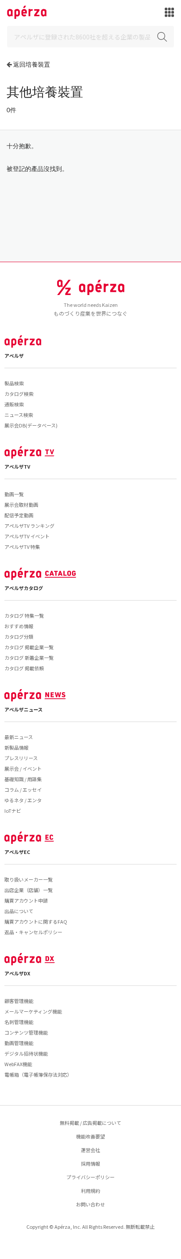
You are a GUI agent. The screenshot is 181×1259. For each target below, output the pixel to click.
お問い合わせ (90, 1204)
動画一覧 (14, 494)
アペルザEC (17, 851)
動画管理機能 (18, 1042)
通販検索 (14, 404)
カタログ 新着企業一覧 (29, 657)
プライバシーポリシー (90, 1177)
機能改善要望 (90, 1136)
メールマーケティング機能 (33, 1011)
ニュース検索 (18, 414)
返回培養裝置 (31, 64)
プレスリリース (21, 757)
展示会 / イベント (23, 768)
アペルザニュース (23, 709)
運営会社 (90, 1149)
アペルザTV (17, 466)
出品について (18, 910)
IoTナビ (12, 810)
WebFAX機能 (18, 1063)
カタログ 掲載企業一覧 (29, 647)
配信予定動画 (18, 515)
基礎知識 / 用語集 (23, 778)
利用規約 (90, 1190)
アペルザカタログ (23, 587)
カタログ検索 (18, 393)
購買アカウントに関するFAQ (35, 921)
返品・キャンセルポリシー (33, 931)
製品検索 (14, 383)
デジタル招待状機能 (26, 1053)
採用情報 (90, 1163)
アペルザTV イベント (27, 536)
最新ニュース (18, 736)
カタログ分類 (18, 636)
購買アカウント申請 (26, 900)
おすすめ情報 (18, 626)
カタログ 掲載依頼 (24, 668)
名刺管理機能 (18, 1021)
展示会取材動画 (21, 504)
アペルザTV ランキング (29, 525)
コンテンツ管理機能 (26, 1032)
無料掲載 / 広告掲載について (90, 1122)
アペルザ (14, 355)
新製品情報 (16, 747)
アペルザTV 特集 (22, 546)
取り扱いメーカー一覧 (28, 879)
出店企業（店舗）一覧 (28, 889)
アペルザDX (17, 973)
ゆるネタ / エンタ (23, 800)
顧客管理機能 (18, 1000)
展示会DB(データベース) (31, 425)
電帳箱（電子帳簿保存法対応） (38, 1074)
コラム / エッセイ (23, 789)
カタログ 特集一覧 (24, 615)
